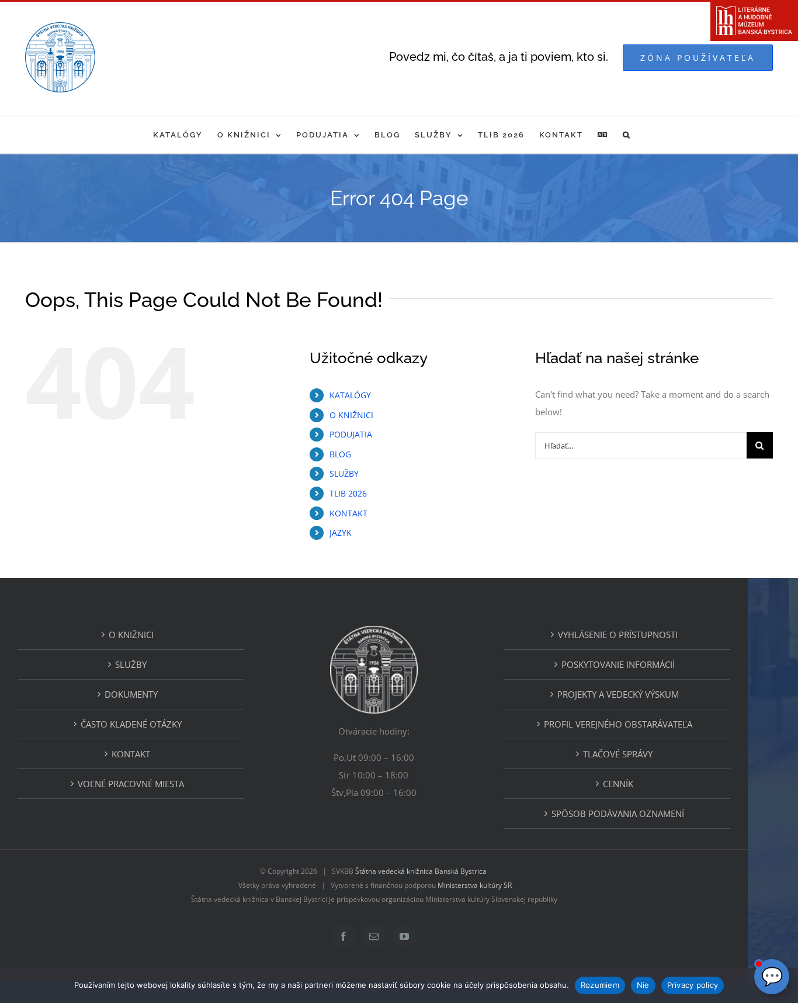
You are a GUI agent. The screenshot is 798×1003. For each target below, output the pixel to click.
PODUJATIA (350, 434)
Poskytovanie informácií (618, 664)
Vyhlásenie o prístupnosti (618, 634)
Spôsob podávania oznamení (617, 813)
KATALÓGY (350, 395)
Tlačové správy (618, 754)
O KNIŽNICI (351, 414)
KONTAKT (348, 513)
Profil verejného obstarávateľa (618, 724)
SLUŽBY (344, 473)
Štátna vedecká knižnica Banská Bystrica (421, 871)
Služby (131, 664)
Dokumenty (131, 694)
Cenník (618, 784)
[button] (627, 134)
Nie (643, 985)
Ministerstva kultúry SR (475, 885)
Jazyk (340, 532)
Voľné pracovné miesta (131, 784)
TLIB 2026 (348, 493)
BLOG (340, 454)
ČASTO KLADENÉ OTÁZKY (131, 724)
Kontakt (131, 754)
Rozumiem (600, 985)
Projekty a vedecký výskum (618, 694)
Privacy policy (693, 985)
